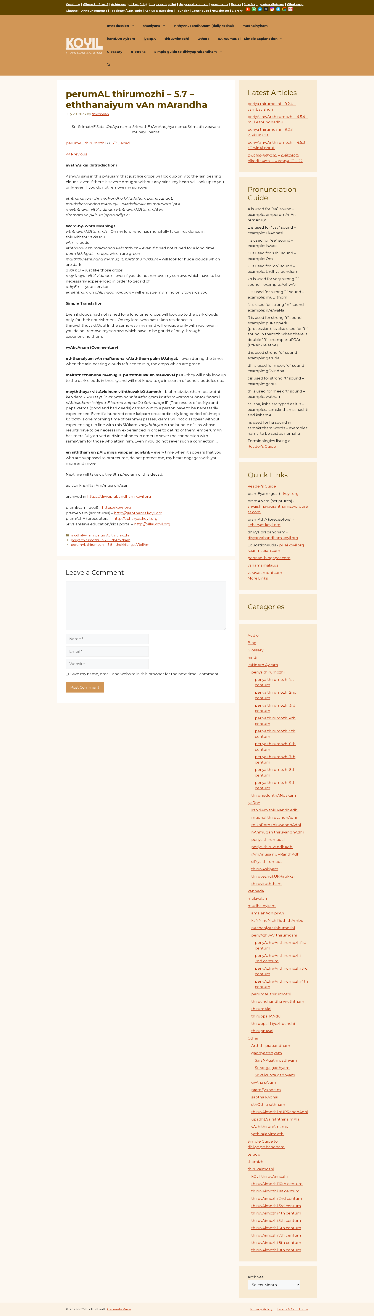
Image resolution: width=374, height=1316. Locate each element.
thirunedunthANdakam (273, 795)
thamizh (255, 1161)
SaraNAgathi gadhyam (276, 1060)
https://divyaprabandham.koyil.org (119, 496)
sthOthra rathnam (268, 1104)
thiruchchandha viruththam (277, 1001)
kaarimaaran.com (264, 550)
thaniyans (151, 26)
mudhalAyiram (255, 26)
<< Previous (76, 154)
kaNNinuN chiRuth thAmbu (277, 920)
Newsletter (220, 10)
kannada (256, 891)
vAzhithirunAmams (269, 1126)
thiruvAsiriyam (264, 869)
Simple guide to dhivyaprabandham (185, 52)
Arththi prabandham (270, 1045)
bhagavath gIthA (162, 4)
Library (237, 10)
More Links (258, 578)
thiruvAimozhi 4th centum (276, 1213)
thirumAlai (261, 1009)
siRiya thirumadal (267, 861)
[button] (108, 64)
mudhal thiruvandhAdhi (274, 817)
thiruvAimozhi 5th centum (276, 1220)
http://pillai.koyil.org (152, 524)
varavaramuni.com (265, 572)
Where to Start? (95, 4)
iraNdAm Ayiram (121, 39)
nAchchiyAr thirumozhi (273, 928)
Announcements (94, 10)
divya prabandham (193, 4)
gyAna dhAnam (272, 4)
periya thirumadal (268, 839)
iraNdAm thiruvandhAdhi (274, 810)
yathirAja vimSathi (267, 1134)
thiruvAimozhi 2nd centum (276, 1198)
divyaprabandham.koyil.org (273, 538)
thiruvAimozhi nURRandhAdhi (279, 1112)
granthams (219, 4)
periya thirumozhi (268, 672)
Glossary (114, 52)
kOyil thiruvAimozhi (269, 1176)
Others (203, 39)
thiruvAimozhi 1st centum (275, 1191)
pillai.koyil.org (291, 545)
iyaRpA (150, 39)
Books (236, 4)
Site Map (251, 4)
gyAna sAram (263, 1082)
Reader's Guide (262, 446)
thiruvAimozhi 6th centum (276, 1228)
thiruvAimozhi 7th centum (276, 1235)
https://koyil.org (116, 507)
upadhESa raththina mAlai (275, 1119)
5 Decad (121, 143)
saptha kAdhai (264, 1097)
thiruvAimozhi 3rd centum (276, 1206)
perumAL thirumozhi (86, 143)
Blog (252, 643)
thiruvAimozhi (176, 39)
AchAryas (118, 4)
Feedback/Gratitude (126, 10)
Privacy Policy (261, 1309)
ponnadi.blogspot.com (269, 558)
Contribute (200, 10)
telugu (254, 1154)
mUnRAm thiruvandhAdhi (276, 825)
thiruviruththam (266, 884)
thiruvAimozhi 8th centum (276, 1242)
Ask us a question (159, 10)
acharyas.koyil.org (264, 525)
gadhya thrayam (266, 1053)
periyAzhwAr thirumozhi (274, 935)
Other (253, 1038)
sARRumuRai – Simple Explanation (247, 39)
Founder (182, 10)
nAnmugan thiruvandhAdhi (277, 832)
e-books (138, 52)
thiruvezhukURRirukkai (273, 876)
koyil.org (291, 493)
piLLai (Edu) (137, 4)
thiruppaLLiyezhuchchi (273, 1023)
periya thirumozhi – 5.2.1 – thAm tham (100, 540)
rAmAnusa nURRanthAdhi (275, 854)
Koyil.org (73, 4)
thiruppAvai (262, 1031)
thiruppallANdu (266, 1016)
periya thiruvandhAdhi (272, 847)
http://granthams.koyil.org (138, 513)
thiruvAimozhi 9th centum (276, 1250)
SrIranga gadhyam (272, 1068)
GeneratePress (119, 1309)
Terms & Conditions (292, 1309)
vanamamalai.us (263, 565)
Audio (253, 635)
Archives (256, 1277)
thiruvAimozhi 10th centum (277, 1184)
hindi (252, 657)
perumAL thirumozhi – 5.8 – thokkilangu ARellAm (110, 545)
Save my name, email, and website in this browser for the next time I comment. (145, 674)
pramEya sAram (266, 1090)
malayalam (258, 898)
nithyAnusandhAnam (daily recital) (204, 26)
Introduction (118, 26)
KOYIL (84, 43)
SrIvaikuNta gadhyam (275, 1075)
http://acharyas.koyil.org (135, 518)
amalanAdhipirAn (267, 913)
